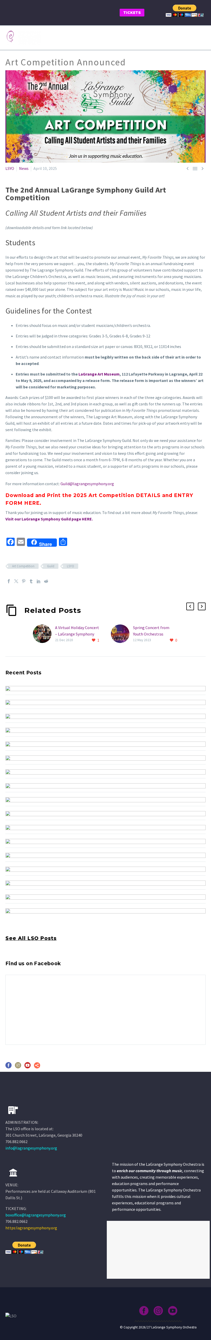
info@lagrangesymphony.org (31, 1148)
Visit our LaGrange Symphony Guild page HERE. (49, 518)
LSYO (9, 168)
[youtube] (27, 1067)
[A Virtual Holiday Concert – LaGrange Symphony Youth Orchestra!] (44, 634)
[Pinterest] (24, 581)
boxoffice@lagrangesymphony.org (35, 1214)
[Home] (13, 1172)
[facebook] (8, 1067)
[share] (37, 1067)
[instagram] (18, 1067)
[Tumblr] (31, 581)
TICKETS (132, 12)
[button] (190, 606)
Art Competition (23, 566)
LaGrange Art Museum (99, 374)
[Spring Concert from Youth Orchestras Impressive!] (122, 634)
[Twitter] (16, 581)
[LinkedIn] (39, 581)
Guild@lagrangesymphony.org (87, 483)
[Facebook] (9, 581)
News (24, 168)
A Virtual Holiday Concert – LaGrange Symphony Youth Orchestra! (77, 634)
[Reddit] (46, 581)
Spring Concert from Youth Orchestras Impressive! (151, 634)
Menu (202, 37)
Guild (50, 566)
